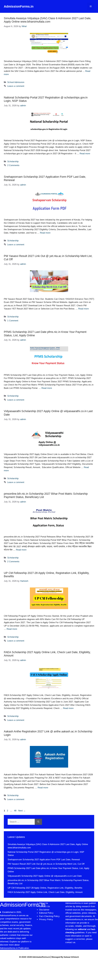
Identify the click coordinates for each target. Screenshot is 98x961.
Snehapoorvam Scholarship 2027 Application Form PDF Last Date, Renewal (44, 859)
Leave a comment (15, 86)
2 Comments (13, 165)
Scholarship (13, 161)
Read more (85, 153)
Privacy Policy (46, 919)
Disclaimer (44, 910)
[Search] (38, 822)
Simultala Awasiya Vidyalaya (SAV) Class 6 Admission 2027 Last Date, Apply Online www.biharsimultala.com (47, 20)
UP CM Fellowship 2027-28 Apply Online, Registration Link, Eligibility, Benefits (45, 888)
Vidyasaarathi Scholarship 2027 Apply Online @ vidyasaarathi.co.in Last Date (45, 876)
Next (22, 810)
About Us (43, 903)
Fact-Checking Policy (49, 916)
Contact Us (44, 906)
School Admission (15, 82)
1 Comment (12, 320)
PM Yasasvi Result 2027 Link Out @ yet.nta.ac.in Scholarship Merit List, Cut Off (46, 864)
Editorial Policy (46, 913)
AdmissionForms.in (18, 6)
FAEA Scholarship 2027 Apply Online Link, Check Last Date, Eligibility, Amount (45, 892)
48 (15, 810)
